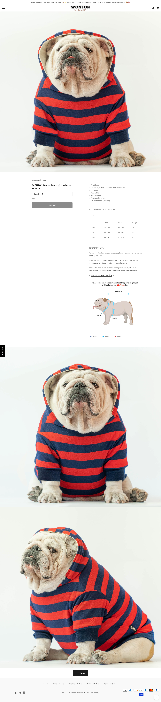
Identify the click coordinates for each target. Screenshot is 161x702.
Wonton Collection (76, 693)
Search (45, 684)
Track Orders (58, 684)
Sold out (52, 205)
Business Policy (75, 684)
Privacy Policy (93, 684)
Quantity (37, 194)
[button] (2, 351)
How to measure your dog (101, 275)
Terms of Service (111, 684)
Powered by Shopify (91, 693)
